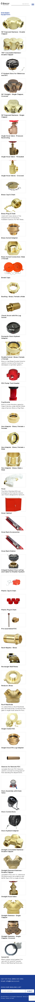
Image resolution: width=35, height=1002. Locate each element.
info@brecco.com (12, 981)
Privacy (3, 998)
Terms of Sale (10, 998)
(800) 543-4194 (17, 979)
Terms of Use (26, 996)
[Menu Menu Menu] (33, 4)
